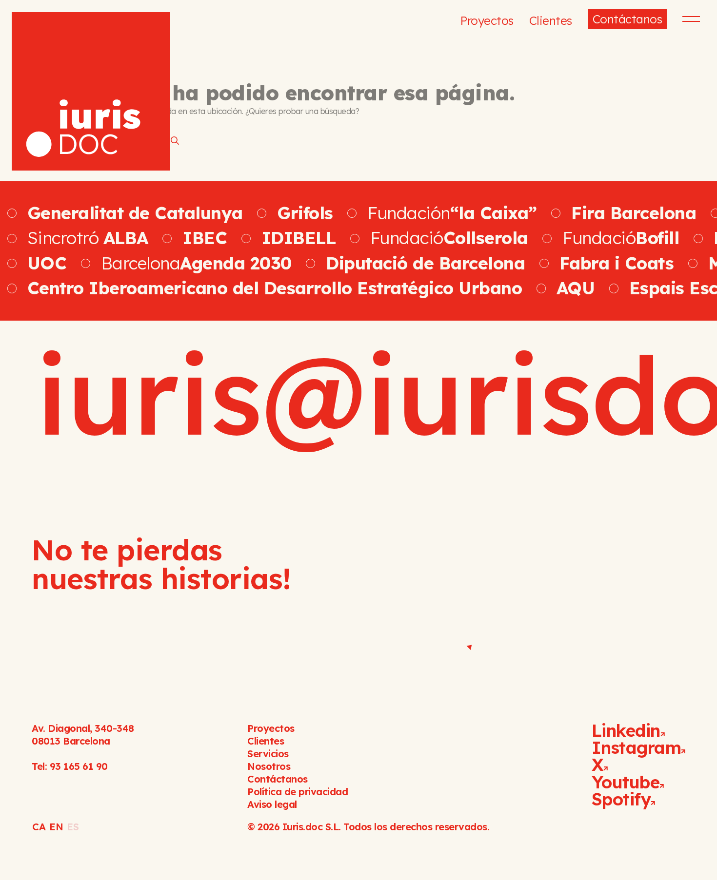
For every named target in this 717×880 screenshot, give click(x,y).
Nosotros (268, 766)
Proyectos (487, 20)
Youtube (626, 782)
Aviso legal (272, 804)
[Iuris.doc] (91, 91)
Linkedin (626, 730)
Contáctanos (627, 19)
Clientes (550, 20)
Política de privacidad (297, 791)
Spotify (621, 799)
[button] (690, 19)
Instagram (636, 747)
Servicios (268, 753)
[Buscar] (174, 140)
